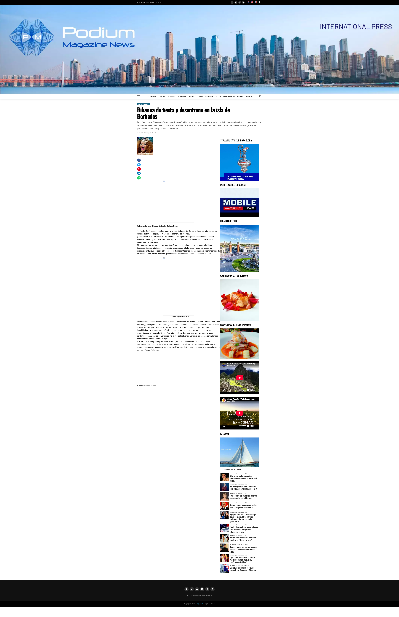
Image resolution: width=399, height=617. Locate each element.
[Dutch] (248, 2)
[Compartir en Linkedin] (139, 173)
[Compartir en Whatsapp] (139, 178)
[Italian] (259, 2)
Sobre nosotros (145, 2)
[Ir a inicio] (199, 49)
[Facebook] (232, 2)
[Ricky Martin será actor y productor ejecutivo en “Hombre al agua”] (224, 538)
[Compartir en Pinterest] (139, 169)
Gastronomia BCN (229, 96)
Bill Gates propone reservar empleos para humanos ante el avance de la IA (243, 487)
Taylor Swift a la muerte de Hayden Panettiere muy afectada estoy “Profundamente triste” (242, 560)
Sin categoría (233, 544)
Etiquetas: (141, 385)
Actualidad (171, 96)
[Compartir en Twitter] (139, 164)
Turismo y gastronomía (205, 96)
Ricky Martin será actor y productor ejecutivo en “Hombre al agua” (243, 538)
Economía (162, 96)
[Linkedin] (212, 589)
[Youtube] (239, 2)
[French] (256, 2)
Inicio (138, 2)
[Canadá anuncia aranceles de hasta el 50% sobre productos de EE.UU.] (224, 506)
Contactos (158, 2)
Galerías (152, 2)
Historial (249, 96)
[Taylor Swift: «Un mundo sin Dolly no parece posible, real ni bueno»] (224, 496)
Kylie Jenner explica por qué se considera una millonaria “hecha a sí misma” (243, 478)
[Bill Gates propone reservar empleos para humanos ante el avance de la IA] (224, 487)
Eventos (218, 96)
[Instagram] (243, 2)
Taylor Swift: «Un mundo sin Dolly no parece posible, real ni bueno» (243, 497)
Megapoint (199, 604)
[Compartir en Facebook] (139, 160)
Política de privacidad (194, 595)
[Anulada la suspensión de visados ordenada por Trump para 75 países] (224, 568)
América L (192, 96)
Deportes (240, 96)
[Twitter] (236, 2)
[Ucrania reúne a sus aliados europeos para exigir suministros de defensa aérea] (224, 548)
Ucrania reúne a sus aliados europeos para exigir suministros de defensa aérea (243, 549)
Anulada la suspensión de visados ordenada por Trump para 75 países (243, 569)
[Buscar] (260, 96)
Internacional (151, 96)
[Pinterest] (207, 589)
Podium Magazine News (233, 469)
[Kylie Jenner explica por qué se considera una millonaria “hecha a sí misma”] (224, 477)
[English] (252, 2)
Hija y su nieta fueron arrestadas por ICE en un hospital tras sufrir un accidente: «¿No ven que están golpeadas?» (243, 518)
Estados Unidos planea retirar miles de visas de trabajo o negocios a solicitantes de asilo (244, 529)
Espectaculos (182, 96)
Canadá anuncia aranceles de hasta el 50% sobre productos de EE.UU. (243, 506)
